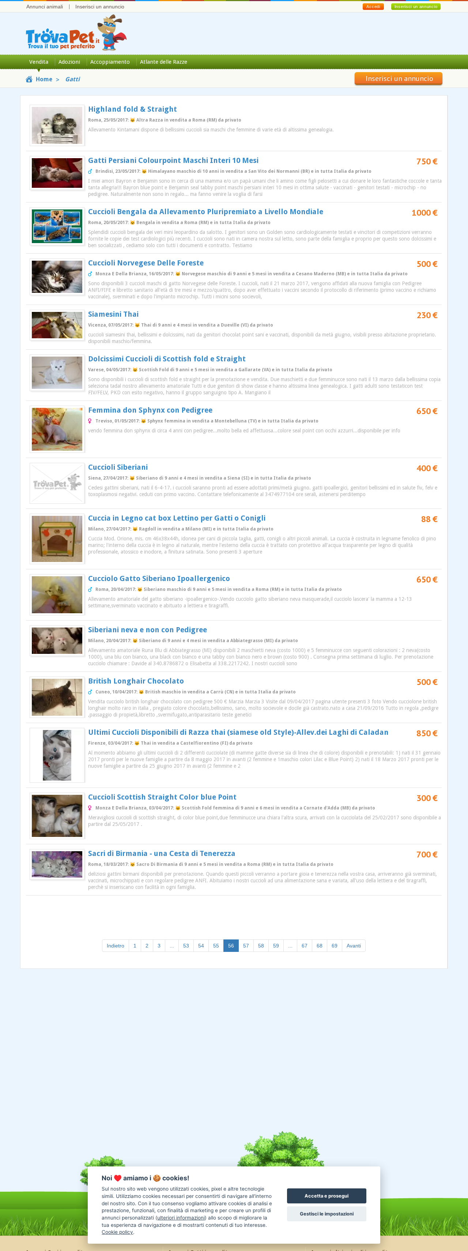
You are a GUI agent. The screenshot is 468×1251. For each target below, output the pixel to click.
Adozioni (69, 62)
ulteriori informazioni (181, 1218)
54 (201, 946)
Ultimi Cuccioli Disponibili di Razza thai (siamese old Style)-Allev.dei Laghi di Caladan (238, 732)
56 (233, 945)
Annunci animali (44, 7)
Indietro (115, 946)
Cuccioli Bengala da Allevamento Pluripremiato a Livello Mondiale (205, 211)
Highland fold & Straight (132, 109)
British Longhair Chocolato (136, 681)
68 (319, 946)
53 (186, 946)
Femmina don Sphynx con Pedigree (150, 410)
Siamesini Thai (113, 314)
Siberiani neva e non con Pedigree (147, 629)
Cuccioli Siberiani (118, 467)
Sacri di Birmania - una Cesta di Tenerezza (161, 853)
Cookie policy (117, 1232)
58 (261, 946)
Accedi (373, 6)
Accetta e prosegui (326, 1196)
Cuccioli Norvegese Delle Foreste (146, 262)
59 (276, 946)
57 (246, 946)
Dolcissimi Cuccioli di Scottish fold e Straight (167, 358)
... (172, 946)
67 (304, 946)
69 (334, 946)
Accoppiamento (110, 62)
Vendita (38, 62)
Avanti (354, 946)
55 (216, 946)
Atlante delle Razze (163, 62)
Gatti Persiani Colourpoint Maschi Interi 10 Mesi (173, 160)
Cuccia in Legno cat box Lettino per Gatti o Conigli (176, 518)
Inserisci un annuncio (99, 7)
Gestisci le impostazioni (327, 1214)
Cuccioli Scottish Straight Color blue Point (162, 797)
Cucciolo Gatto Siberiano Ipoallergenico (159, 578)
